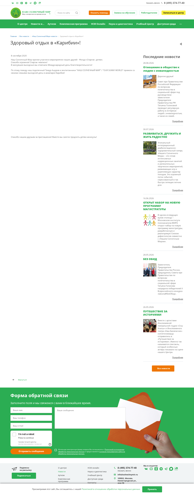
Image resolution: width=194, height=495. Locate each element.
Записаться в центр (173, 12)
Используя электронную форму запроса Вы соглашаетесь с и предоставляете (91, 451)
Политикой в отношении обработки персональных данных (111, 489)
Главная (12, 24)
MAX (35, 3)
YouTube (17, 3)
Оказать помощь (99, 12)
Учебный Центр (145, 23)
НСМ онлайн (93, 468)
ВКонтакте (12, 3)
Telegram (26, 3)
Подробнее (177, 121)
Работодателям (149, 12)
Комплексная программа (74, 23)
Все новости (163, 368)
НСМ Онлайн (98, 23)
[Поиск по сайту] (76, 13)
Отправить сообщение (31, 451)
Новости (62, 471)
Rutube (39, 3)
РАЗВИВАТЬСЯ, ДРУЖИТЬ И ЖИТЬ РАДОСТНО (162, 135)
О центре (22, 23)
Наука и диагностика (121, 23)
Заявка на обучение (124, 12)
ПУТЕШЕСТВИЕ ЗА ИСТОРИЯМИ (155, 313)
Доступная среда (166, 23)
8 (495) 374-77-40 (174, 3)
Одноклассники (21, 3)
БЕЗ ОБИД (150, 259)
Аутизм (52, 23)
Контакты (92, 482)
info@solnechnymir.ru (128, 474)
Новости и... (37, 23)
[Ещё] (181, 24)
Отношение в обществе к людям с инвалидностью (161, 68)
